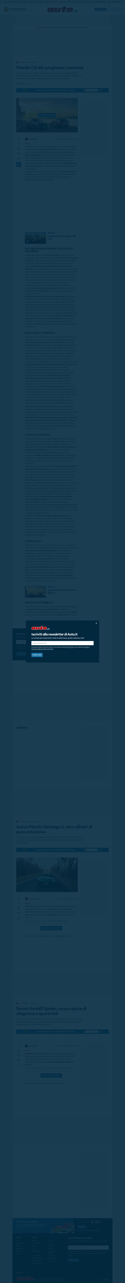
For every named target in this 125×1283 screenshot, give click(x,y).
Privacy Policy (69, 647)
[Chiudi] (96, 623)
